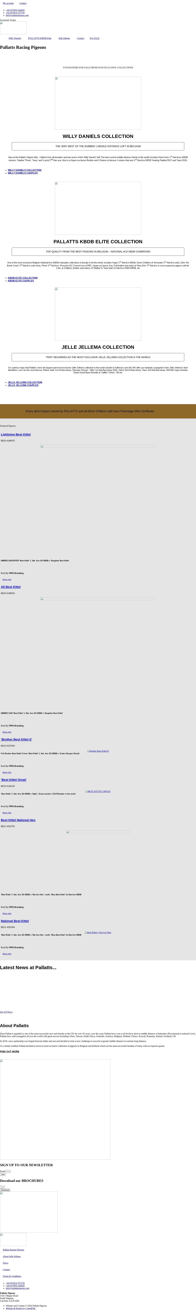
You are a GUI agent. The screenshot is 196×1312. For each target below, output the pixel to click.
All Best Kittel (11, 586)
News (5, 1263)
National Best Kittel (15, 921)
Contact (22, 3)
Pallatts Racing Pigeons (13, 1250)
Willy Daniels (15, 38)
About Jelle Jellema (12, 1256)
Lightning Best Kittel (16, 434)
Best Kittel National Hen (18, 820)
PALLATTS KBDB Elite (39, 38)
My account (8, 3)
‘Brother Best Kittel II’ (16, 739)
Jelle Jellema (64, 38)
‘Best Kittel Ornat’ (14, 779)
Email (3, 1171)
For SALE (94, 38)
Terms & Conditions (12, 1276)
